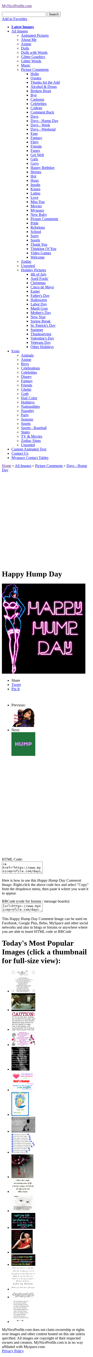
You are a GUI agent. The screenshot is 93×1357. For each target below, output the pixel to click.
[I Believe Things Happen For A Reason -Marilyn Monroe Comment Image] (20, 1069)
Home (6, 466)
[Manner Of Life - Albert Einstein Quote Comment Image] (23, 1191)
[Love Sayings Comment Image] (23, 991)
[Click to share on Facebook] (43, 629)
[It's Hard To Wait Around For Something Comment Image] (23, 1131)
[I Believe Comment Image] (23, 1211)
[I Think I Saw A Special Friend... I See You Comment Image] (20, 1114)
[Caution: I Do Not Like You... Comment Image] (23, 1029)
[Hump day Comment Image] (23, 755)
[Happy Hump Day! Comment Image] (23, 726)
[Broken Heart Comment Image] (22, 1177)
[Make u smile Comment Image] (23, 1297)
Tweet (16, 685)
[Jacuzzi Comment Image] (23, 1010)
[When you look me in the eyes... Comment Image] (23, 1289)
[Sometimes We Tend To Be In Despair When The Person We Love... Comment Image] (23, 1045)
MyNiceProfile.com (17, 6)
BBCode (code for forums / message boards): (36, 901)
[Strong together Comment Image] (23, 1227)
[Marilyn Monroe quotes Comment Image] (22, 1252)
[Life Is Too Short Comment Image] (20, 1322)
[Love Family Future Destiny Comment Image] (23, 1152)
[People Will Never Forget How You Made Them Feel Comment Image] (23, 1264)
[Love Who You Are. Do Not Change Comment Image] (23, 1090)
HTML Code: (12, 859)
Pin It (15, 689)
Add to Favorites (14, 19)
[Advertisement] (46, 518)
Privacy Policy (13, 1351)
